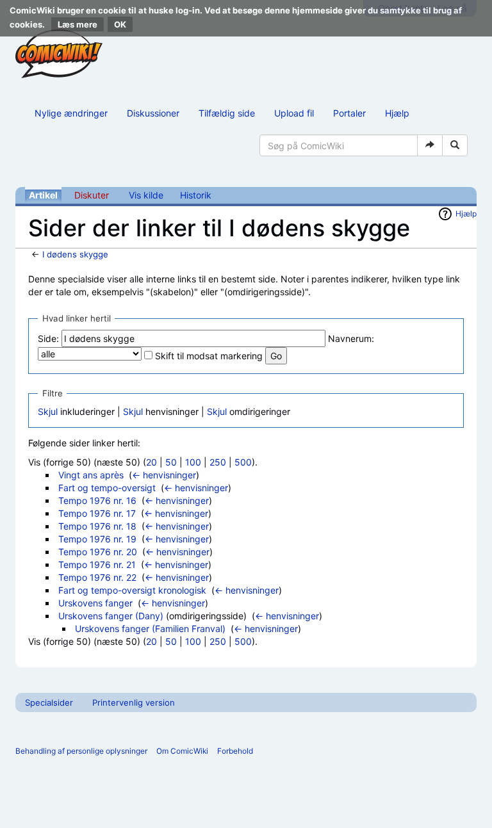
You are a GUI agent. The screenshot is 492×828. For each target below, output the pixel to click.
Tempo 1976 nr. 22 (97, 577)
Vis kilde (146, 195)
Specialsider (49, 702)
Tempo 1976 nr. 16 (97, 500)
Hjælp (397, 113)
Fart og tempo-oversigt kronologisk (132, 590)
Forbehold (235, 751)
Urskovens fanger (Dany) (110, 615)
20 (151, 462)
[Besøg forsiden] (58, 53)
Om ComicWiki (182, 751)
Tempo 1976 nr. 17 (97, 513)
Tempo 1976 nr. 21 (97, 564)
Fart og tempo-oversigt (107, 487)
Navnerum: (351, 338)
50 (171, 462)
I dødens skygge (75, 254)
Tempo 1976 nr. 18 (97, 526)
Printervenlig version (133, 702)
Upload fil (294, 113)
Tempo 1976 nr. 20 (97, 551)
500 (243, 462)
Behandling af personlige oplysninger (81, 751)
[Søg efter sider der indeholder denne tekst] (455, 145)
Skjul (48, 411)
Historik (195, 195)
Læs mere (77, 24)
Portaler (349, 113)
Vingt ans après (91, 474)
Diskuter (91, 195)
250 (217, 462)
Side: (48, 338)
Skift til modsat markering (209, 355)
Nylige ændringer (71, 113)
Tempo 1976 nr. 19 (97, 538)
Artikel (43, 195)
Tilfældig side (227, 113)
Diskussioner (153, 113)
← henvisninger (164, 474)
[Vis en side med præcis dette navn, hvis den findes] (430, 145)
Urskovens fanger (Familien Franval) (150, 628)
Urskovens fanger (95, 602)
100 (193, 462)
